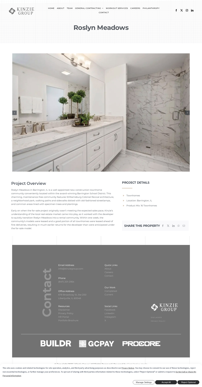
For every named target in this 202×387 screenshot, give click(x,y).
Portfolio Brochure (68, 320)
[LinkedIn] (173, 226)
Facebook (110, 309)
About (108, 268)
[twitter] (181, 10)
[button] (14, 113)
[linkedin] (192, 10)
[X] (168, 226)
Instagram (110, 316)
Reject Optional (188, 382)
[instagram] (187, 10)
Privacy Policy (65, 313)
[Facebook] (162, 226)
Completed (111, 291)
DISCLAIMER (156, 317)
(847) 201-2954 (66, 281)
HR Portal (63, 316)
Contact (109, 275)
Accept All (166, 382)
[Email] (183, 226)
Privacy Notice (128, 368)
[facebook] (176, 10)
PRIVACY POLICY (158, 321)
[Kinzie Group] (21, 6)
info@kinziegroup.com (70, 268)
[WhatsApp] (178, 226)
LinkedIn (109, 313)
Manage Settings (144, 382)
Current (109, 294)
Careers (109, 272)
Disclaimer (64, 309)
